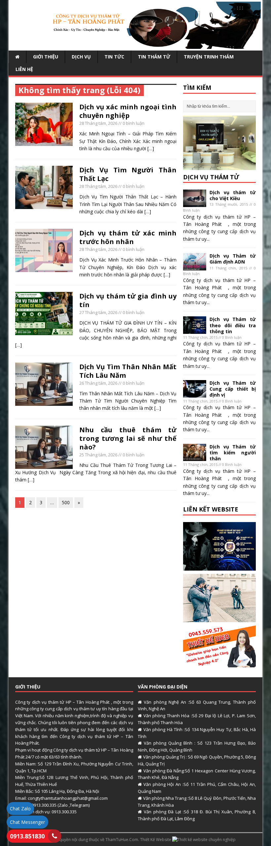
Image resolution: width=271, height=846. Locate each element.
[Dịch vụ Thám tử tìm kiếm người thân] (194, 457)
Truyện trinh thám (209, 56)
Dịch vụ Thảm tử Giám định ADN (233, 259)
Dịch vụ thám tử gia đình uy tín (127, 300)
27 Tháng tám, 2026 (98, 312)
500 (66, 502)
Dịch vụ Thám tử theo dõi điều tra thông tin (233, 325)
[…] (150, 148)
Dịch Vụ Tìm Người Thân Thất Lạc (127, 174)
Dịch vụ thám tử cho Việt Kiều (233, 195)
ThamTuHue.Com (121, 839)
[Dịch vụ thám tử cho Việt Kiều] (194, 203)
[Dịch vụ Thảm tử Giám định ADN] (194, 267)
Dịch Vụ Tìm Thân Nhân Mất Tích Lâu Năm (127, 371)
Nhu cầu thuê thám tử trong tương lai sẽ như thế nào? (127, 438)
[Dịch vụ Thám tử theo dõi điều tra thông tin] (194, 330)
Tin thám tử (154, 56)
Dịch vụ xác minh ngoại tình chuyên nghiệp (127, 111)
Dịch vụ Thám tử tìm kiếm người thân (233, 452)
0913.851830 (27, 836)
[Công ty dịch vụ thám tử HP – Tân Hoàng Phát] (135, 45)
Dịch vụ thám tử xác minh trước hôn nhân (127, 237)
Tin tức (114, 56)
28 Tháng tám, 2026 (98, 123)
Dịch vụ (81, 56)
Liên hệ (24, 69)
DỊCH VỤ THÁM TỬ (211, 177)
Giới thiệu (45, 56)
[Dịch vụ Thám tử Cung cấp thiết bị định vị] (194, 393)
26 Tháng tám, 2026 (98, 383)
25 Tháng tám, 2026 (98, 455)
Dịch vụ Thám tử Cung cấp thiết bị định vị (233, 389)
